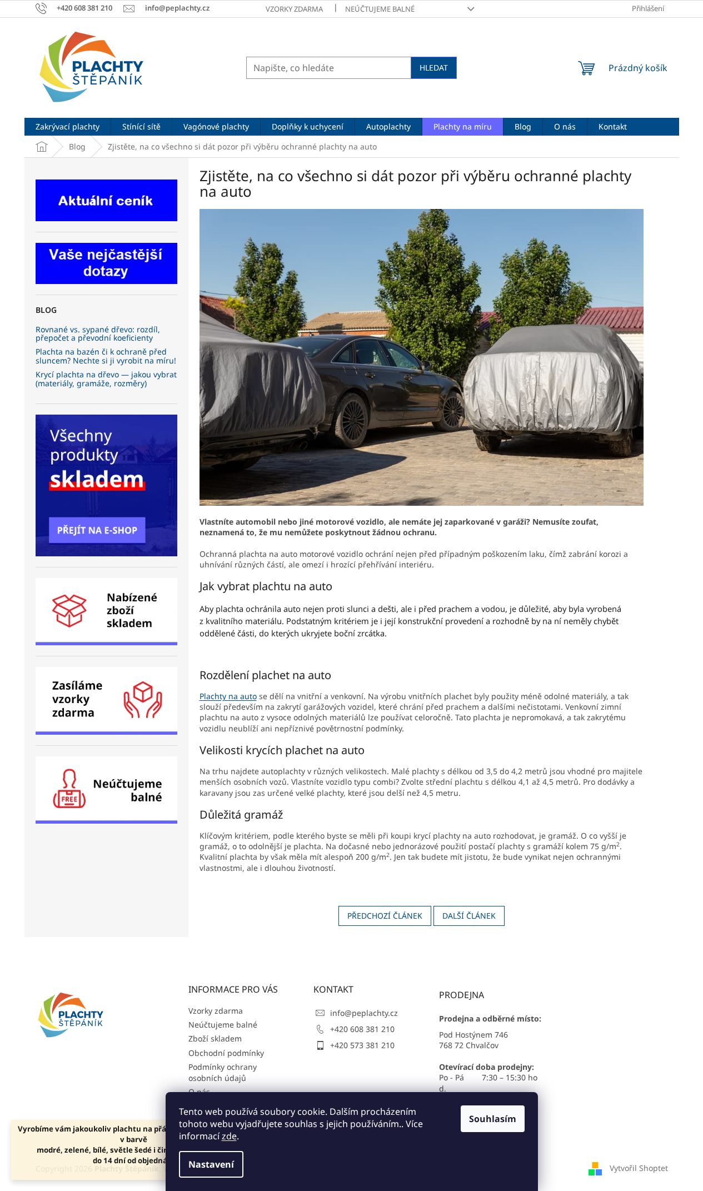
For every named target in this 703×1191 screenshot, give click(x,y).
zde (229, 1136)
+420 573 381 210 (362, 1045)
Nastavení (211, 1164)
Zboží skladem (215, 1038)
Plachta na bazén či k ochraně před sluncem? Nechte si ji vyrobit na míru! (106, 356)
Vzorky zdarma (294, 9)
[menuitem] (67, 127)
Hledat (434, 67)
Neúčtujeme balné (380, 9)
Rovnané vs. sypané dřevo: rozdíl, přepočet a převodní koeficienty (98, 333)
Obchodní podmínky (226, 1053)
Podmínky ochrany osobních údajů (222, 1072)
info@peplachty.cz (364, 1013)
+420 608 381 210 (362, 1029)
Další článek (469, 915)
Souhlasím (492, 1119)
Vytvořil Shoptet (639, 1168)
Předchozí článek (384, 915)
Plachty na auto (228, 696)
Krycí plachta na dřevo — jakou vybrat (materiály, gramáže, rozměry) (106, 378)
